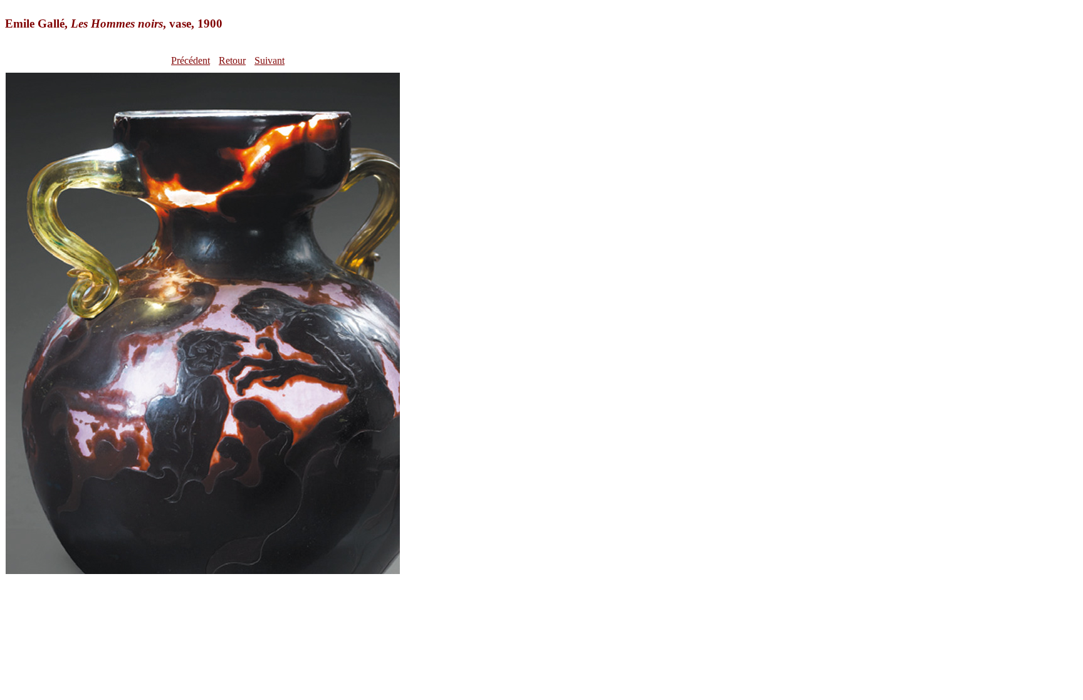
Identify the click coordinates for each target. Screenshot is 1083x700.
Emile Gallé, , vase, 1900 (113, 23)
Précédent (190, 60)
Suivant (269, 60)
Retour (232, 60)
